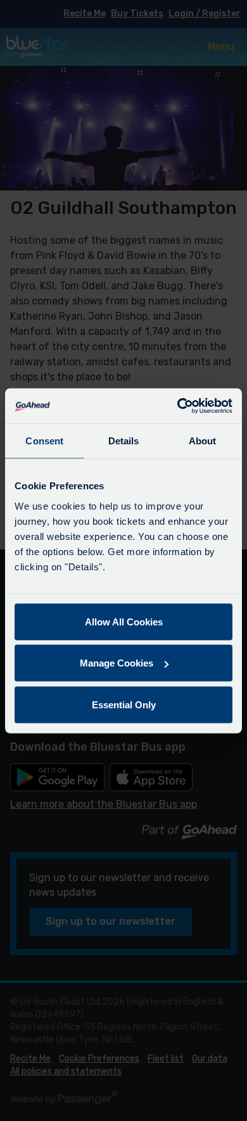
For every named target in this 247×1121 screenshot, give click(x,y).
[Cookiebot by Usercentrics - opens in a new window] (177, 406)
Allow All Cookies (124, 621)
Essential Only (124, 704)
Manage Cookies (116, 663)
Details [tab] (123, 440)
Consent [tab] (44, 440)
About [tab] (203, 440)
